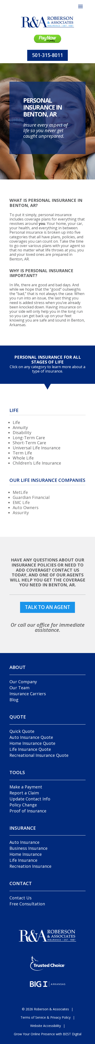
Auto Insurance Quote (31, 737)
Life (16, 422)
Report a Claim (24, 793)
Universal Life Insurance (36, 447)
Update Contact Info (29, 799)
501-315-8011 (47, 55)
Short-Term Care (29, 442)
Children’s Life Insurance (37, 463)
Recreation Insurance (30, 866)
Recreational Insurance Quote (38, 755)
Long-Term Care (29, 437)
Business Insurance (28, 848)
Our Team (19, 687)
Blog (13, 699)
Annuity (20, 427)
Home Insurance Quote (32, 743)
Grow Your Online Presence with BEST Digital (47, 1034)
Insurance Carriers (27, 693)
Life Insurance (23, 860)
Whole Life (23, 458)
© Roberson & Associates (45, 1009)
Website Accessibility (45, 1025)
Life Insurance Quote (30, 749)
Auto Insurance (24, 842)
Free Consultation (27, 904)
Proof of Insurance (27, 811)
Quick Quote (21, 731)
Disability (22, 432)
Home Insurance (25, 854)
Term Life (22, 453)
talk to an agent (47, 607)
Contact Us (20, 898)
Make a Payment (25, 787)
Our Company (23, 681)
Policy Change (23, 805)
